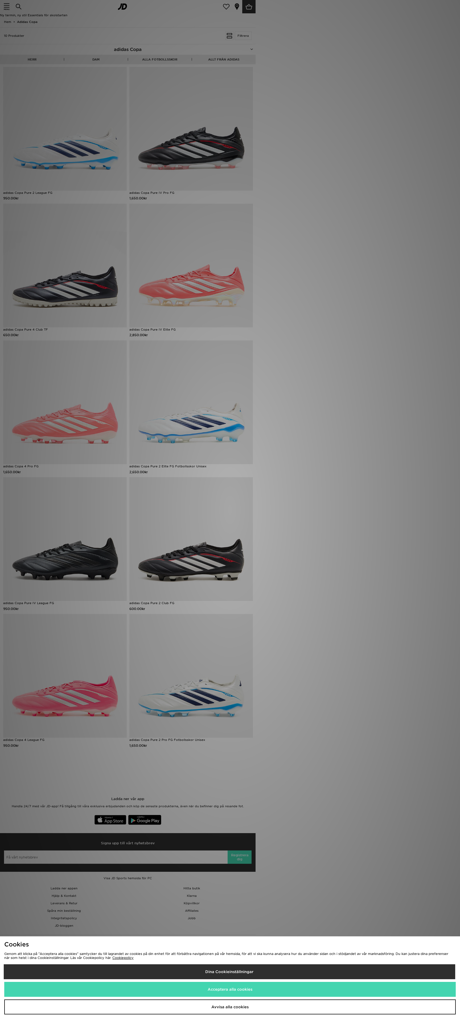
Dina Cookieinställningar (229, 972)
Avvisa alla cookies (230, 1007)
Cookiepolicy (123, 958)
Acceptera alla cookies (230, 989)
